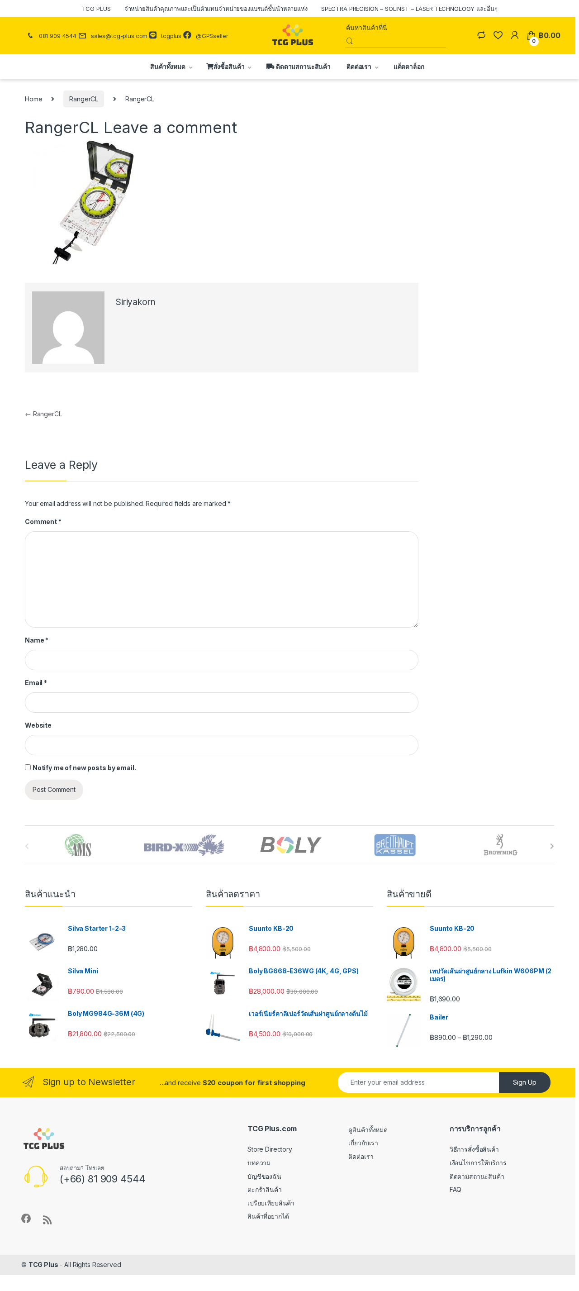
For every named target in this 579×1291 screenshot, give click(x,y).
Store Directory (269, 1149)
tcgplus (171, 35)
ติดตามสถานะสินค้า (303, 66)
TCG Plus (43, 1264)
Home (33, 99)
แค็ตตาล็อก (408, 66)
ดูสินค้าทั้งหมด (368, 1130)
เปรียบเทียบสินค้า (270, 1203)
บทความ (259, 1163)
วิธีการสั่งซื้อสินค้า (474, 1149)
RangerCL (83, 99)
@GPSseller (212, 35)
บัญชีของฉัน (264, 1176)
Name (36, 640)
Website (38, 725)
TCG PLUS (96, 8)
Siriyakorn (135, 302)
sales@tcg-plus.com (119, 35)
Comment (43, 521)
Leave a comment (170, 127)
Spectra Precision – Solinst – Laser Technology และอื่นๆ (409, 8)
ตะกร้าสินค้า (264, 1189)
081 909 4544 (57, 35)
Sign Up (524, 1082)
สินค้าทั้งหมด (166, 66)
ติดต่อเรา (358, 66)
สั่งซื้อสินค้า (229, 66)
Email (36, 682)
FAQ (456, 1189)
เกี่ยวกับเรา (363, 1143)
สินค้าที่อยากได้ (268, 1216)
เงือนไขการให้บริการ (478, 1163)
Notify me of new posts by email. (84, 768)
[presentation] (552, 846)
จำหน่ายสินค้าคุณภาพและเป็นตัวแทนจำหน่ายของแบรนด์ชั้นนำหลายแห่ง (216, 8)
